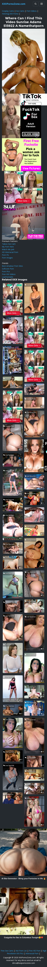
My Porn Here (8, 246)
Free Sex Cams (7, 950)
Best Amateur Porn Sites (12, 266)
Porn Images (7, 257)
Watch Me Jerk (8, 249)
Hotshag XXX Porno (10, 13)
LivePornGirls (7, 277)
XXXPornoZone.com (13, 3)
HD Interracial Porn (10, 252)
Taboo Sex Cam (9, 244)
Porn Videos (32, 11)
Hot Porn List (21, 950)
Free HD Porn (34, 950)
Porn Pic (5, 255)
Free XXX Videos (9, 274)
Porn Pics (6, 271)
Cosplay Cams (8, 11)
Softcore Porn (8, 268)
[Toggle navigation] (41, 3)
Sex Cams (20, 11)
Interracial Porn (32, 953)
